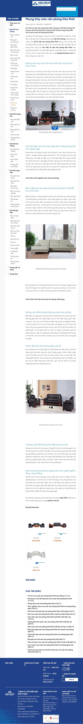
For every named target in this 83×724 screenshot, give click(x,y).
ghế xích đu (15, 239)
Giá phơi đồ (15, 245)
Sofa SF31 (36, 567)
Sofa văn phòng (14, 104)
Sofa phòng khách (15, 262)
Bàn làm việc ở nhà (15, 227)
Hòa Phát (63, 498)
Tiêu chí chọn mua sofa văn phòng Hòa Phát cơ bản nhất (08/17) (52, 642)
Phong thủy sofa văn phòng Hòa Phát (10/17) (44, 603)
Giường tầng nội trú (15, 139)
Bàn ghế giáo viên (15, 120)
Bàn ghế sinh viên (15, 130)
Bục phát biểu (14, 155)
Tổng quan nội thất (15, 24)
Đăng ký (71, 679)
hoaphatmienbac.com (65, 53)
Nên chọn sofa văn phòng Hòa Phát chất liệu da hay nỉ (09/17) (51, 626)
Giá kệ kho (14, 81)
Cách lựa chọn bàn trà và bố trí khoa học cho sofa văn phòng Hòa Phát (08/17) (50, 651)
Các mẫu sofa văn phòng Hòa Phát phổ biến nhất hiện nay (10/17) (49, 618)
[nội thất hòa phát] (80, 3)
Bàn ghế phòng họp (15, 41)
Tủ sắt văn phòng (14, 88)
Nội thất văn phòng (14, 30)
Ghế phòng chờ (15, 72)
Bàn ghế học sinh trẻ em (15, 222)
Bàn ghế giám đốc (14, 46)
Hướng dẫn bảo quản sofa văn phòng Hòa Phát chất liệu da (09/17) (50, 623)
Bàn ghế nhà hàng (15, 177)
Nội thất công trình (15, 171)
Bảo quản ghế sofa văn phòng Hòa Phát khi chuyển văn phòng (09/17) (51, 630)
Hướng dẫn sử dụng (15, 268)
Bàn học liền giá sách (15, 232)
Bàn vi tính (14, 55)
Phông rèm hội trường (14, 165)
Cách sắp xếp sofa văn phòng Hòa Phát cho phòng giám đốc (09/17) (50, 635)
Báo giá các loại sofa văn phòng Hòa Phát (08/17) (46, 639)
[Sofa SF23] (57, 525)
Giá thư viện (15, 134)
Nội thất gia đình (14, 211)
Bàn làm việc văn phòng (15, 51)
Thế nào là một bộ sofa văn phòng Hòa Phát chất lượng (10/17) (51, 611)
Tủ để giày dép (14, 252)
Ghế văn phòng (14, 109)
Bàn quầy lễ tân (15, 36)
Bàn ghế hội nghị (15, 182)
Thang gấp (14, 248)
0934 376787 (48, 682)
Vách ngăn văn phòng (15, 94)
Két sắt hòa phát (15, 99)
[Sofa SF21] (36, 525)
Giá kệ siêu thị (14, 200)
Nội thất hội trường (14, 145)
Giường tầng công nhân (15, 205)
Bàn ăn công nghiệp (15, 192)
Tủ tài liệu (14, 84)
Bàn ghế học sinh (15, 125)
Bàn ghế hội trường (15, 150)
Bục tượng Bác (14, 160)
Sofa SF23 (57, 538)
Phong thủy (14, 274)
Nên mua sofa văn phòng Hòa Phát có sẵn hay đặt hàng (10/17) (51, 614)
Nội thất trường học (15, 115)
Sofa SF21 (36, 538)
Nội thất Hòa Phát (32, 507)
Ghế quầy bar (14, 77)
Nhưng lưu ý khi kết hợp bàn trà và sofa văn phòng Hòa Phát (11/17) (50, 599)
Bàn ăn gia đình (14, 217)
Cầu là (13, 236)
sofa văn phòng (59, 39)
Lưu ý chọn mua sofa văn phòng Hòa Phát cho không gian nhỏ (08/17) (50, 646)
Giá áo (13, 242)
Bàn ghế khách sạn (14, 187)
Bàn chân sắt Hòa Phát (15, 59)
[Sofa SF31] (36, 555)
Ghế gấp (14, 68)
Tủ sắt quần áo (15, 257)
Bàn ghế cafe (15, 196)
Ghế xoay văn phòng (15, 64)
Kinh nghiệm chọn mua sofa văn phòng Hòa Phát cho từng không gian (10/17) (52, 607)
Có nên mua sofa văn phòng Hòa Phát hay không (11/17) (49, 596)
